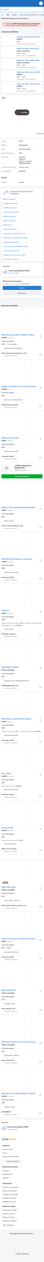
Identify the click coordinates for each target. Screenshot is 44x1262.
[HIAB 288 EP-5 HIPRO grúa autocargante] (22, 653)
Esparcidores (7, 225)
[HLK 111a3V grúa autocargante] (22, 759)
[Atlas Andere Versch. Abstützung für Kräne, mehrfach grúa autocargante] (22, 924)
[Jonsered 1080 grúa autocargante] (22, 813)
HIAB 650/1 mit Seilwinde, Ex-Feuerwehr (17, 559)
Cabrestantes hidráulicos (11, 242)
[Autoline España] (13, 3)
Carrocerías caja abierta (11, 259)
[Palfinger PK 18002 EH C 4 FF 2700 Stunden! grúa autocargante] (22, 372)
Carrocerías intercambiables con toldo (15, 246)
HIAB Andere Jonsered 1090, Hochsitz (16, 719)
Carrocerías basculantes (11, 212)
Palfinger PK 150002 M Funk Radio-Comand (29, 37)
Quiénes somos (7, 1149)
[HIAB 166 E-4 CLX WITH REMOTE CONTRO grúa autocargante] (22, 1079)
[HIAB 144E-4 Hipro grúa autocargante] (22, 873)
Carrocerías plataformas (11, 251)
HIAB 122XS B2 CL (9, 990)
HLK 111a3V (6, 773)
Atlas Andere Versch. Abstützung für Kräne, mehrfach (22, 939)
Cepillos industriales (9, 216)
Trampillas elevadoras (10, 203)
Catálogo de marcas (9, 1201)
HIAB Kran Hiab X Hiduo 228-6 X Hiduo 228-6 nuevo (29, 84)
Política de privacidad (9, 1191)
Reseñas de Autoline (9, 1198)
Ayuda (4, 1153)
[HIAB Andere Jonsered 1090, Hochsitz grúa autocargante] (22, 704)
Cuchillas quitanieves (10, 208)
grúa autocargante (25, 149)
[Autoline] (8, 15)
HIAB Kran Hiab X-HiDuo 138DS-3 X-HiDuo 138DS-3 (22, 335)
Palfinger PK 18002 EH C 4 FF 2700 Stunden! (19, 386)
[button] (41, 3)
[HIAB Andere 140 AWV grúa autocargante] (22, 424)
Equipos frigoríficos (9, 199)
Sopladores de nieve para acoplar (14, 255)
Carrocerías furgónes (10, 229)
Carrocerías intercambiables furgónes (15, 238)
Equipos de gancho (9, 220)
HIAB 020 (5, 610)
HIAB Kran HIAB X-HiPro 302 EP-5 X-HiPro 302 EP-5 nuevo (29, 72)
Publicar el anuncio (22, 476)
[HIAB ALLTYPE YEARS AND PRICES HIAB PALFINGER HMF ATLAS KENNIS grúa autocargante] (22, 493)
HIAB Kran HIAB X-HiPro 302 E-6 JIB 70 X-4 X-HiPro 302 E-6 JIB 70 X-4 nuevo (29, 49)
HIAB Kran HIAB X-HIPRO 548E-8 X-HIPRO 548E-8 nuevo (29, 60)
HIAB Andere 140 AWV (10, 438)
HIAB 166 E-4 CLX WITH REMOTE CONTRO (18, 1093)
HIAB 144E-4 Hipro (9, 887)
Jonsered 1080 (7, 828)
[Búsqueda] (41, 10)
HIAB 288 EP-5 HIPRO (10, 667)
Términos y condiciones (10, 1187)
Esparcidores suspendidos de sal (14, 233)
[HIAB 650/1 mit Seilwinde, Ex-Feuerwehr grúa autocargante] (22, 545)
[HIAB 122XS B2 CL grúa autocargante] (22, 976)
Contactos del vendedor (10, 1156)
